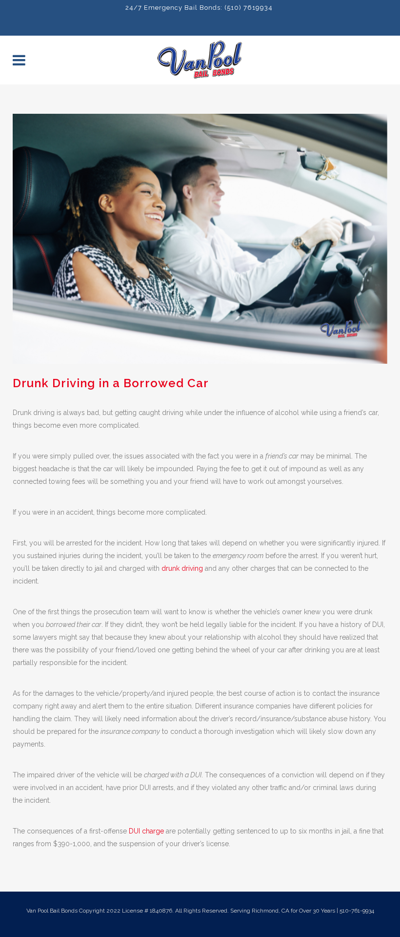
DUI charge (146, 831)
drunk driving (182, 568)
